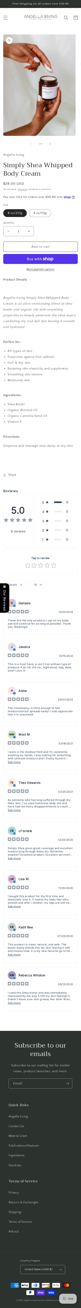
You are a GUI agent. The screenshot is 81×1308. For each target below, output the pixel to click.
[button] (5, 17)
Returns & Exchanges (23, 1202)
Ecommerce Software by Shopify (50, 1300)
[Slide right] (50, 144)
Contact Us (16, 1126)
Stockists (15, 1165)
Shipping (22, 189)
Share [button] (12, 475)
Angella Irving (18, 1116)
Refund (14, 1231)
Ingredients (17, 1155)
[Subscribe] (67, 1083)
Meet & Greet (18, 1136)
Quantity (8, 222)
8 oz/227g (15, 213)
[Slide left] (31, 144)
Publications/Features (24, 1145)
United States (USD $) (38, 1269)
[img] (18, 520)
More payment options (40, 269)
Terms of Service (20, 1222)
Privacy (14, 1192)
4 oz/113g (40, 213)
